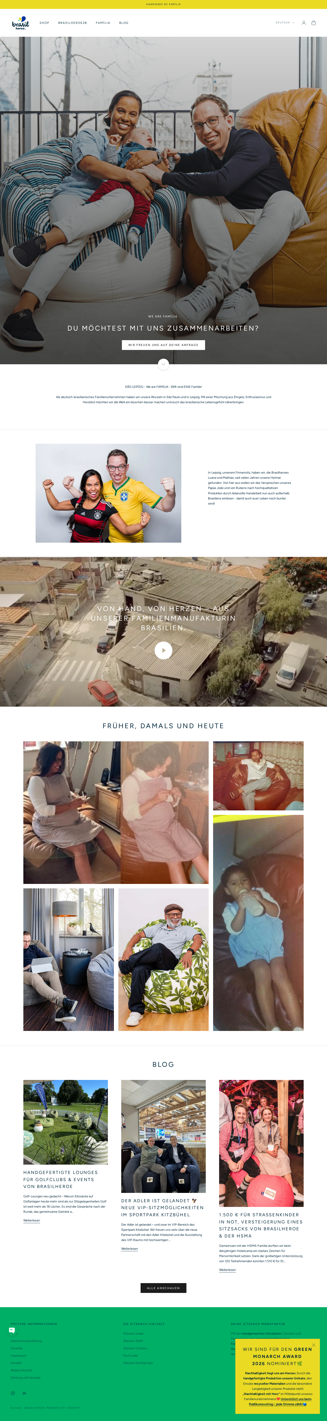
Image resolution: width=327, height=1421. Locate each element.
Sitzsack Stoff (133, 1341)
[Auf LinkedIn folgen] (24, 1393)
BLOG (124, 23)
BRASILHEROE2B (72, 23)
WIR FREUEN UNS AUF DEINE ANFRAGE (163, 345)
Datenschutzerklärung (26, 1341)
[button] (12, 1330)
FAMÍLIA (103, 23)
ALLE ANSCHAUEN (163, 1288)
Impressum (18, 1356)
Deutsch (283, 22)
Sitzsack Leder (133, 1333)
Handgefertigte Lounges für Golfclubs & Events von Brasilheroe (60, 1179)
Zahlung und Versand (25, 1378)
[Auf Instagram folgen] (13, 1393)
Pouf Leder (130, 1356)
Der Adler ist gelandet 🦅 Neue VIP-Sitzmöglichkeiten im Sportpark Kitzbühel (162, 1207)
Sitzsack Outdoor (135, 1348)
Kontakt (16, 1363)
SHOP (44, 23)
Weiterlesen (31, 1220)
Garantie (17, 1348)
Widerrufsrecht (21, 1370)
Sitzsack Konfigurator (138, 1363)
